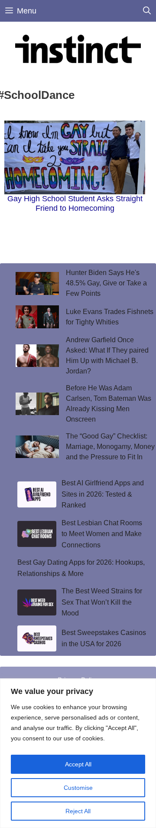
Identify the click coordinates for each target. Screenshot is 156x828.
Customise (78, 787)
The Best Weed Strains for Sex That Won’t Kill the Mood (102, 602)
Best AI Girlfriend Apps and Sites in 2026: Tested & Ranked (103, 494)
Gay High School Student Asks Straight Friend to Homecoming (75, 203)
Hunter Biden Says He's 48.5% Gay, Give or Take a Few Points (106, 283)
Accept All (78, 764)
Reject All (78, 811)
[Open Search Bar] (147, 11)
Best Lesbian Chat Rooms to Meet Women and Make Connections (102, 534)
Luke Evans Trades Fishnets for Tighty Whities (109, 317)
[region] (78, 753)
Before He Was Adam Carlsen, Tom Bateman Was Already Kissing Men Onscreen (108, 403)
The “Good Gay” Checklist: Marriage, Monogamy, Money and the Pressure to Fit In (110, 446)
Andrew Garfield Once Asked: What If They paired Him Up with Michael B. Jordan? (107, 355)
